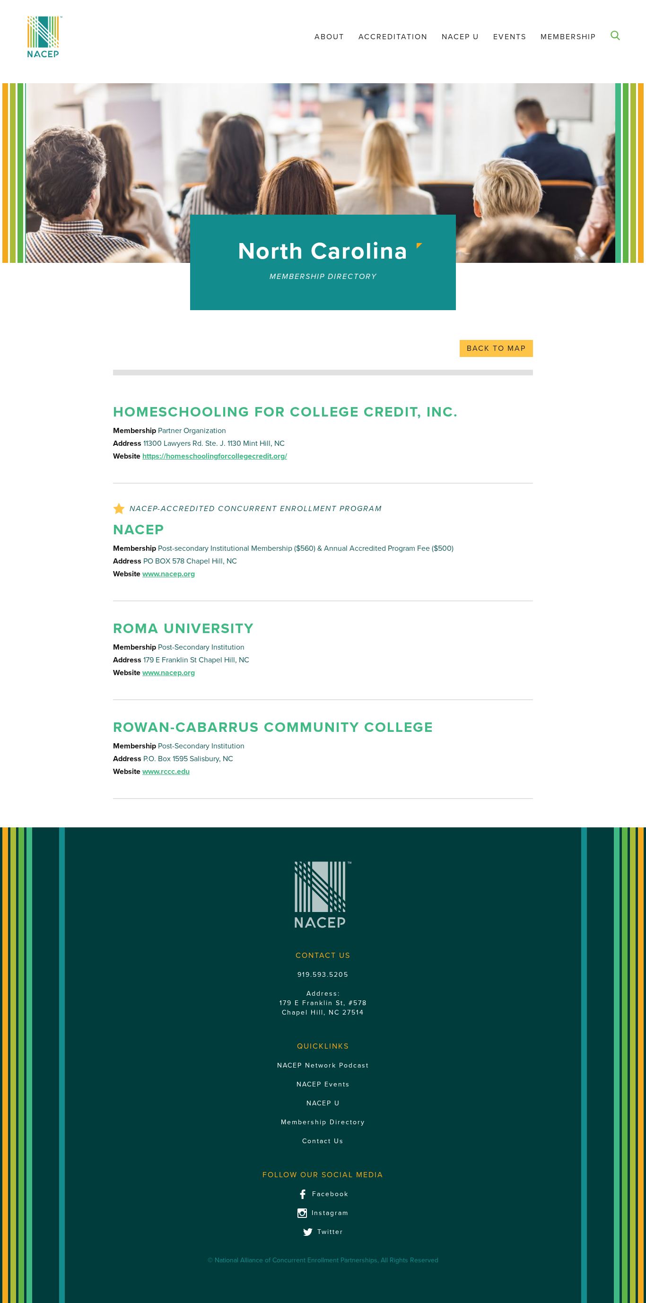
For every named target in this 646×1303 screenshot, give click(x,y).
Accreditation (393, 37)
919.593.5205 (323, 975)
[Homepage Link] (45, 37)
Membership (568, 37)
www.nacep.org (168, 574)
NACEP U (460, 37)
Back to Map (496, 348)
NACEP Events (323, 1084)
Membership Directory (323, 1122)
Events (509, 37)
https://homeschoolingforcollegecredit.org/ (214, 456)
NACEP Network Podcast (323, 1065)
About (329, 37)
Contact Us (323, 1141)
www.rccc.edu (166, 771)
